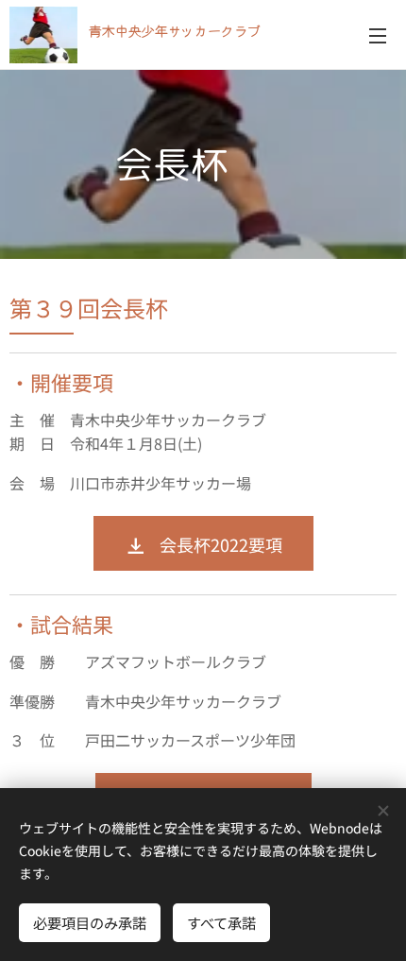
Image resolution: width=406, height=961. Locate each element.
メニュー (378, 35)
